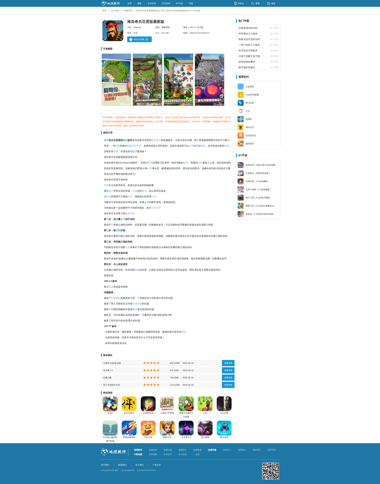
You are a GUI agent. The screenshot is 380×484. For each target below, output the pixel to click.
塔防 (134, 146)
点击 (127, 247)
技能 (139, 303)
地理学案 (212, 450)
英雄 (134, 303)
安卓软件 (168, 454)
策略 (129, 146)
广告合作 (157, 465)
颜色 (135, 309)
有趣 (115, 151)
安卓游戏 (166, 3)
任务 (158, 208)
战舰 (118, 230)
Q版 (118, 146)
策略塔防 (128, 10)
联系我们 (122, 465)
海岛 (106, 140)
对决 (130, 196)
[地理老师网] (110, 6)
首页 (129, 3)
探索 (106, 185)
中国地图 (138, 454)
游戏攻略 (130, 213)
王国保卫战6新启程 (112, 363)
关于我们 (105, 465)
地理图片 (242, 450)
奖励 (111, 286)
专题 (191, 3)
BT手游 (179, 3)
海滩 (137, 270)
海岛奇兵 (156, 140)
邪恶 (150, 162)
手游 (139, 146)
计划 (153, 196)
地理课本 (257, 450)
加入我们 (139, 465)
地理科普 (153, 450)
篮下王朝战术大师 (111, 385)
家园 (203, 146)
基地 (144, 191)
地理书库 (271, 450)
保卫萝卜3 (108, 370)
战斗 (111, 191)
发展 (191, 146)
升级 (134, 191)
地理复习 (227, 450)
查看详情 (228, 363)
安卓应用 (152, 3)
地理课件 (182, 450)
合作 (153, 208)
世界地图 (153, 454)
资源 (226, 146)
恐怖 (108, 196)
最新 (139, 3)
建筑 (118, 298)
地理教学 (138, 450)
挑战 (183, 332)
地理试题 (168, 450)
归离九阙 (107, 377)
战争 (185, 162)
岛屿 (200, 162)
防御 (113, 298)
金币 (123, 219)
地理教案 (197, 450)
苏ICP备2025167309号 (146, 470)
